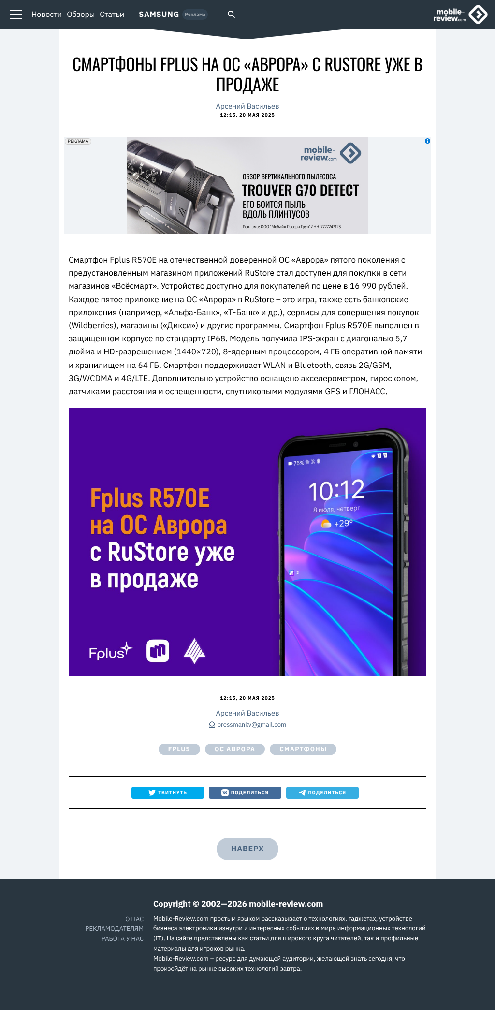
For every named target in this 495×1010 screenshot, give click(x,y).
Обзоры (81, 14)
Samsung (159, 14)
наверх (247, 849)
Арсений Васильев (247, 106)
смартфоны (303, 749)
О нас (134, 919)
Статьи (112, 14)
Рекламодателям (115, 928)
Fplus (179, 749)
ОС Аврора (235, 749)
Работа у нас (123, 939)
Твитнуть (172, 793)
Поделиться (250, 793)
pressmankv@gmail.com (252, 725)
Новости (46, 14)
